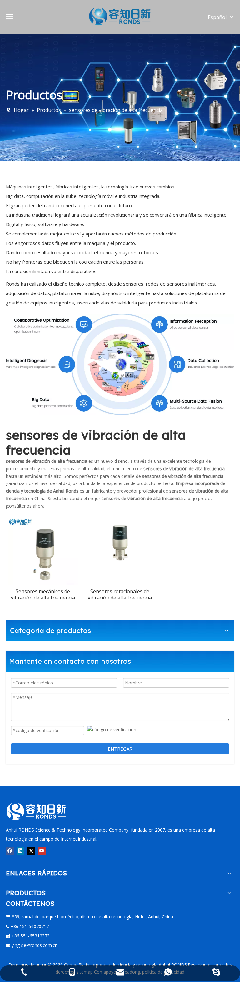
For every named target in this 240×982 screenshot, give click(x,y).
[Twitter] (31, 851)
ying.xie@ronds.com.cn (35, 945)
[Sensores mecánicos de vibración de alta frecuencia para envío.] (43, 549)
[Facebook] (10, 851)
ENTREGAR (120, 749)
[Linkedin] (20, 851)
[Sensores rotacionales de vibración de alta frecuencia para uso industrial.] (120, 543)
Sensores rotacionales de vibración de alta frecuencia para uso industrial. (120, 594)
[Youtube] (42, 851)
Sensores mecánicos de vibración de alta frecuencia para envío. (43, 594)
